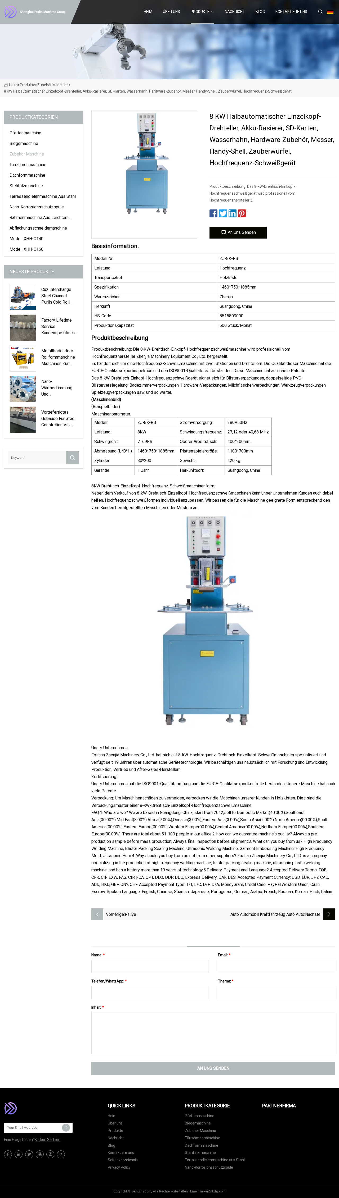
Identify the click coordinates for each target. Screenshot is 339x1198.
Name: (98, 955)
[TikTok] (61, 1154)
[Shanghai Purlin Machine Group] (30, 1108)
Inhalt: (97, 1007)
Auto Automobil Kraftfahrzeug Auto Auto (267, 914)
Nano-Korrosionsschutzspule (37, 206)
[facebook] (8, 1154)
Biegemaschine (24, 143)
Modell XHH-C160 (26, 249)
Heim (148, 12)
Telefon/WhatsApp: (109, 981)
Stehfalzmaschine (26, 185)
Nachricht (235, 12)
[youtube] (40, 1154)
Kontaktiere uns (291, 12)
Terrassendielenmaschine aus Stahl (43, 196)
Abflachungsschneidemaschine (38, 228)
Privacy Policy (119, 1167)
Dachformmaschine (27, 175)
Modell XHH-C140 (26, 238)
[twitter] (29, 1154)
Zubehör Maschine (53, 85)
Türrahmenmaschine (28, 164)
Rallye (130, 914)
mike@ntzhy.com (213, 1191)
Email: (224, 955)
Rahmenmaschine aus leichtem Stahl (39, 218)
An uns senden (242, 232)
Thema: (226, 981)
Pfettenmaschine (25, 132)
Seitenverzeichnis (123, 1160)
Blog (260, 12)
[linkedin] (19, 1154)
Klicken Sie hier (47, 1139)
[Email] (66, 1128)
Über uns (171, 12)
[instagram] (50, 1154)
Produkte (200, 12)
